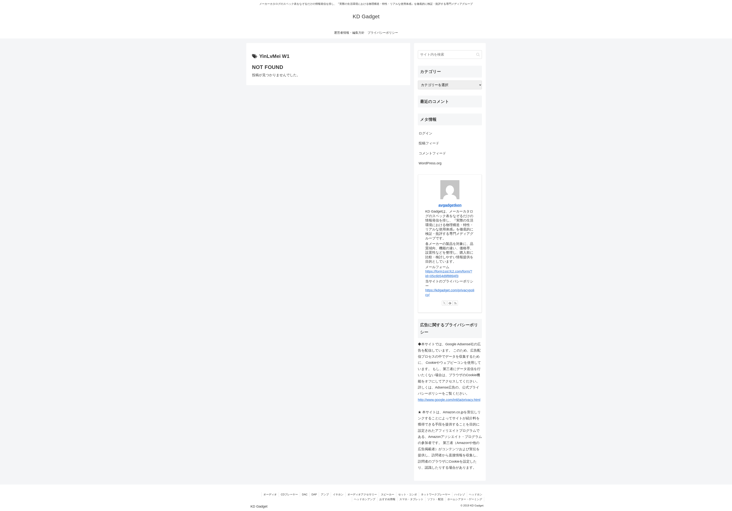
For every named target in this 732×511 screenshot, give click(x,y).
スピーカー (387, 494)
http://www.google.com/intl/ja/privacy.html (449, 400)
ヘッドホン (475, 494)
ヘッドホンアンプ (364, 499)
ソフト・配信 (435, 499)
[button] (478, 54)
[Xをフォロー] (444, 303)
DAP (314, 494)
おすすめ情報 (387, 499)
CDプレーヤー (289, 494)
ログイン (425, 133)
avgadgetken (450, 205)
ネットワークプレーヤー (435, 494)
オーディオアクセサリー (362, 494)
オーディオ (270, 494)
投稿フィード (429, 143)
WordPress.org (430, 163)
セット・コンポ (407, 494)
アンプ (325, 494)
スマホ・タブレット (411, 499)
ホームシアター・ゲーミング (464, 499)
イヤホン (338, 494)
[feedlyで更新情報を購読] (449, 303)
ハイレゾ (459, 494)
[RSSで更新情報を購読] (455, 303)
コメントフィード (432, 153)
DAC (304, 494)
